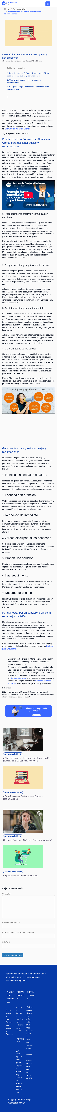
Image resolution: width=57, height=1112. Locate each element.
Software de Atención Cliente (17, 129)
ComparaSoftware (18, 678)
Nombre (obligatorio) (11, 922)
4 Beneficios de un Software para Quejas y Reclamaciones (23, 797)
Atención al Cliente (9, 61)
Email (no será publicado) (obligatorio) (18, 932)
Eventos (9, 1034)
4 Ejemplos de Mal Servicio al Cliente (20, 875)
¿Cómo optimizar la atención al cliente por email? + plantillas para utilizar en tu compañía (27, 759)
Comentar (6, 894)
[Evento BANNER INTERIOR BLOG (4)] (28, 716)
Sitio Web (6, 942)
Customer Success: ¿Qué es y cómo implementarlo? (27, 840)
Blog (7, 1019)
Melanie (39, 61)
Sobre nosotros (9, 1013)
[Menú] (47, 3)
